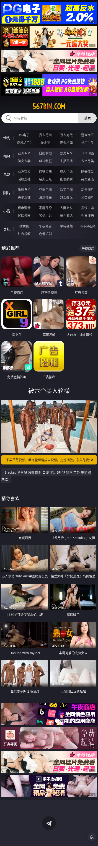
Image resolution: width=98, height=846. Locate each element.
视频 (6, 156)
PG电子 (24, 135)
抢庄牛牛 (87, 142)
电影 (6, 174)
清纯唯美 (45, 197)
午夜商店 (45, 226)
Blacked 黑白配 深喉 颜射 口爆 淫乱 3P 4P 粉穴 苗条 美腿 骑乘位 (46, 475)
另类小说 (45, 215)
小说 (6, 211)
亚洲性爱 (24, 171)
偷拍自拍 (45, 171)
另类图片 (87, 197)
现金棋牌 (66, 142)
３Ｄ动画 (87, 153)
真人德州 (45, 135)
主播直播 (66, 161)
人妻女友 (66, 208)
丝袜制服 (45, 161)
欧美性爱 (87, 171)
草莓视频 (66, 226)
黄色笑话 (66, 215)
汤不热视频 (87, 226)
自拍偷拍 (45, 153)
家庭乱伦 (45, 208)
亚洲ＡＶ (24, 153)
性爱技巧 (87, 215)
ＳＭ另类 (87, 161)
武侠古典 (87, 208)
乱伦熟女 (66, 179)
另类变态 (87, 179)
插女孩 (24, 226)
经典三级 (45, 179)
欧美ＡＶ (66, 153)
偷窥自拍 (24, 189)
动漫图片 (87, 189)
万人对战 (66, 135)
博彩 (6, 138)
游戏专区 (87, 135)
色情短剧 (45, 234)
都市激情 (24, 208)
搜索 (87, 118)
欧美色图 (66, 189)
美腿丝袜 (24, 197)
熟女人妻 (24, 161)
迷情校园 (24, 215)
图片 (6, 192)
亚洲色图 (45, 189)
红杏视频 (24, 234)
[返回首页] (92, 836)
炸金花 (45, 142)
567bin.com (49, 106)
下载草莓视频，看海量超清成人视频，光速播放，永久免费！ (49, 460)
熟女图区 (66, 197)
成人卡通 (66, 171)
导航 (6, 229)
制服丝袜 (24, 179)
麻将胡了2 (24, 142)
